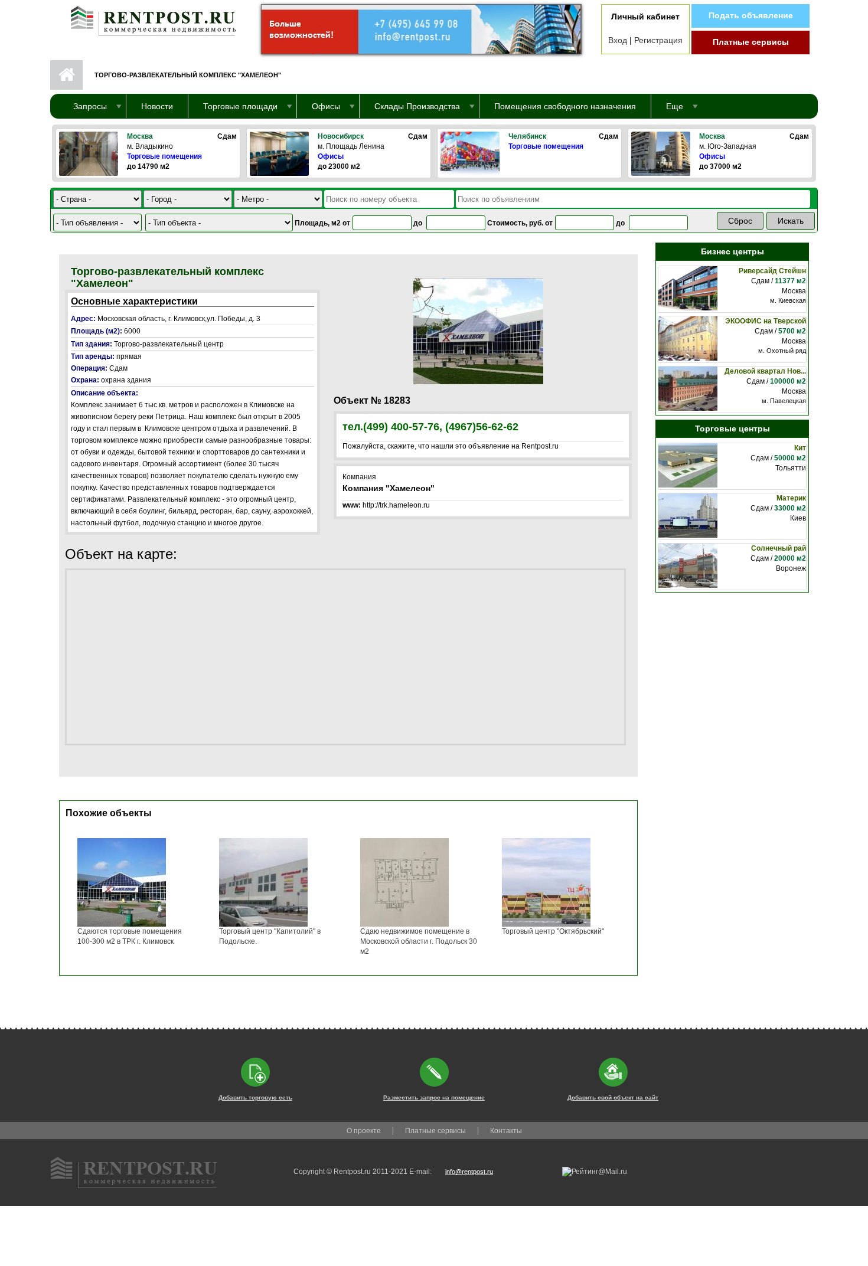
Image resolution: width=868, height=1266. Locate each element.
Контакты (506, 1131)
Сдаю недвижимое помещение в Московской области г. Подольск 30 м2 (418, 941)
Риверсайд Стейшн (772, 271)
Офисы (331, 156)
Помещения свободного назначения (565, 106)
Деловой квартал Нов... (765, 371)
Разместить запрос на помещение (434, 1097)
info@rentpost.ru (469, 1171)
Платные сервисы (751, 42)
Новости (157, 106)
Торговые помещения (164, 156)
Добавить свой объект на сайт (612, 1097)
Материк (791, 498)
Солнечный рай (778, 548)
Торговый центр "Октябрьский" (553, 931)
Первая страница (66, 75)
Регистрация (658, 40)
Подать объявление (751, 15)
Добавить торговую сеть (255, 1097)
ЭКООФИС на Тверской (765, 321)
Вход (617, 40)
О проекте (364, 1131)
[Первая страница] (147, 18)
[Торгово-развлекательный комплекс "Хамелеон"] (478, 330)
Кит (800, 448)
